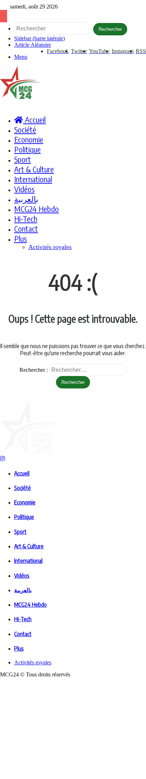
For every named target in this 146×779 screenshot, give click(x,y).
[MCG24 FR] (20, 97)
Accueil (21, 473)
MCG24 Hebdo (36, 209)
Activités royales (50, 246)
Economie (28, 139)
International (33, 179)
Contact (26, 228)
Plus (20, 238)
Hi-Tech (25, 219)
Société (25, 129)
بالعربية (26, 199)
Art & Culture (34, 169)
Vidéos (24, 189)
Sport (22, 159)
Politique (27, 149)
